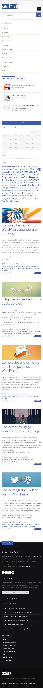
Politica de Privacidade (28, 683)
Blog (37, 169)
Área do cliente (7, 657)
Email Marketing (13, 185)
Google (5, 187)
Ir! (27, 593)
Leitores (15, 190)
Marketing (6, 45)
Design (6, 32)
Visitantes (19, 199)
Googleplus (6, 572)
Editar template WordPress (20, 268)
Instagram (12, 572)
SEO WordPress (17, 195)
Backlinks (9, 169)
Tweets (12, 524)
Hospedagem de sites (9, 642)
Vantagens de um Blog (9, 199)
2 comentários (7, 273)
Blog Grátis (13, 172)
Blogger (5, 172)
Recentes (20, 79)
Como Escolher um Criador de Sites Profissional (18, 612)
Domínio (5, 185)
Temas (31, 268)
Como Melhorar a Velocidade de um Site (16, 620)
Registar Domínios (8, 648)
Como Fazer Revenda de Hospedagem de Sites (18, 629)
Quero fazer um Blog (18, 95)
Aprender (6, 28)
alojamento (13, 166)
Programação (8, 58)
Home (4, 639)
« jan (3, 155)
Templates (34, 196)
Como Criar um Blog (12, 266)
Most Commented (20, 331)
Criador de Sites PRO (9, 645)
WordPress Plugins (10, 201)
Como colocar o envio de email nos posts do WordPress (20, 366)
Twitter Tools (13, 526)
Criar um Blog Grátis (16, 182)
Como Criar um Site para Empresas (14, 608)
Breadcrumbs (10, 459)
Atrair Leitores (31, 166)
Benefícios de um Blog (23, 169)
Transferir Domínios (9, 651)
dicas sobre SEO (32, 182)
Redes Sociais (8, 62)
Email (8, 396)
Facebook (21, 185)
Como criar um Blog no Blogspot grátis (23, 85)
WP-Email (4, 398)
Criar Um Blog (30, 266)
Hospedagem (8, 41)
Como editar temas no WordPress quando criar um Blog (20, 229)
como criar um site (15, 177)
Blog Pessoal (25, 171)
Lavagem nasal (7, 686)
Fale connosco (7, 660)
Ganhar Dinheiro (32, 185)
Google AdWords (27, 188)
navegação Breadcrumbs (22, 459)
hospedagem (7, 190)
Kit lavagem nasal (18, 686)
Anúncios (22, 166)
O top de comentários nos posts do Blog (21, 301)
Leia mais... (37, 273)
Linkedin (9, 572)
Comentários (9, 79)
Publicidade (15, 193)
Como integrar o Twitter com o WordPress (19, 492)
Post (29, 190)
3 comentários (7, 401)
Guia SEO (35, 188)
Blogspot (18, 175)
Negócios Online (8, 49)
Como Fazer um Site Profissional (13, 624)
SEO (5, 70)
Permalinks (13, 396)
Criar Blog (28, 177)
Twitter (31, 524)
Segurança (7, 66)
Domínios (6, 36)
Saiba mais (25, 566)
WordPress (30, 198)
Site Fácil (27, 195)
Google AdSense (16, 187)
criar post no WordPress (20, 180)
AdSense (5, 166)
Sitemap (4, 683)
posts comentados (32, 331)
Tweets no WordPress (21, 524)
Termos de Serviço (14, 683)
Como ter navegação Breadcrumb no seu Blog (20, 429)
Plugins (6, 53)
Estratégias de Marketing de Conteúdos (15, 616)
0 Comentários (7, 336)
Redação (25, 264)
